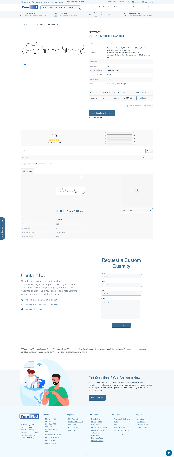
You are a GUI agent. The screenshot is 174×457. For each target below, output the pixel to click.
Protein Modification (98, 430)
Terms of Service (143, 424)
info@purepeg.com (59, 2)
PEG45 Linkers (50, 443)
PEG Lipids (49, 432)
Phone (103, 290)
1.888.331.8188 (52, 304)
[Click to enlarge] (25, 63)
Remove (81, 177)
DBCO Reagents (51, 429)
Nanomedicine (96, 424)
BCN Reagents (50, 440)
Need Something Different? (102, 113)
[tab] (27, 171)
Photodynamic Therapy (99, 427)
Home (23, 24)
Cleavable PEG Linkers (53, 435)
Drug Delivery (96, 419)
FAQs (116, 422)
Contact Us (141, 422)
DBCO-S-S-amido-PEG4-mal (69, 210)
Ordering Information (121, 430)
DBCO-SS (32, 24)
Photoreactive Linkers (52, 437)
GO (121, 434)
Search (149, 151)
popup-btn (35, 10)
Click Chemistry (73, 427)
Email (103, 282)
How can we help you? (2, 228)
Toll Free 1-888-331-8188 (42, 2)
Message (104, 299)
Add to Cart (144, 98)
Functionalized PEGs (75, 422)
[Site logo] (29, 7)
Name (103, 273)
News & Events (119, 427)
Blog (116, 424)
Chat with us (27, 2)
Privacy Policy (142, 427)
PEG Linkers (72, 424)
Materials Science (97, 441)
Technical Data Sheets (122, 419)
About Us (140, 419)
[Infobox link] (70, 14)
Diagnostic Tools (97, 438)
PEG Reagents (73, 419)
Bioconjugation (96, 422)
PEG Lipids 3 (72, 430)
